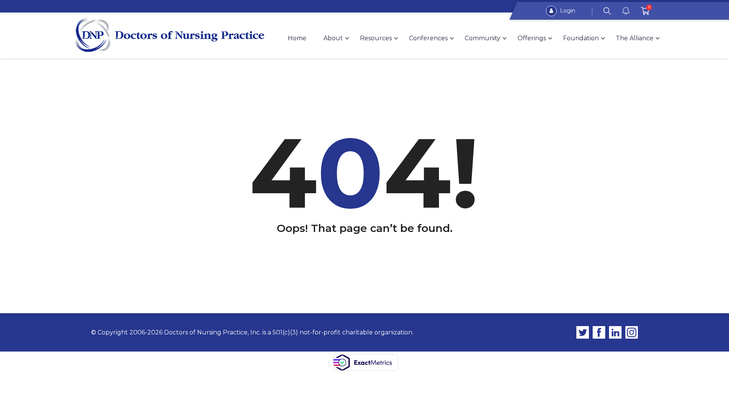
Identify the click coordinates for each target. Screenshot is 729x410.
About (333, 38)
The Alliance (634, 38)
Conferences (428, 38)
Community (482, 38)
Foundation (581, 38)
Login (567, 10)
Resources (376, 38)
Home (297, 38)
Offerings (532, 38)
